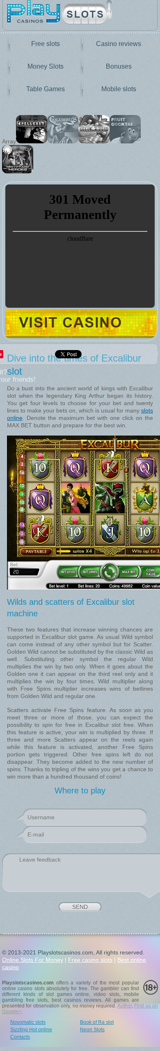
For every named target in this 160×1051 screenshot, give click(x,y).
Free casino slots (90, 960)
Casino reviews (118, 43)
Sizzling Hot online (31, 1030)
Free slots (45, 43)
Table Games (45, 88)
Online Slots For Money (32, 960)
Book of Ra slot (97, 1022)
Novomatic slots (28, 1022)
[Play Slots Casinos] (80, 13)
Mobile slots (118, 88)
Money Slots (45, 66)
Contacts (20, 1037)
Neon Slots (92, 1030)
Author (124, 1006)
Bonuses (119, 66)
